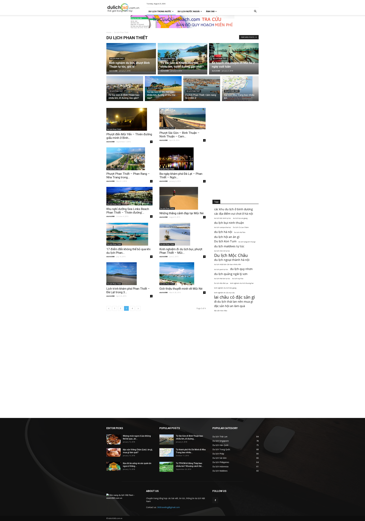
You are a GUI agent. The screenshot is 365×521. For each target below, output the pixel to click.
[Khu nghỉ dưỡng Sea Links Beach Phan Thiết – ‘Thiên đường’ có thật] (129, 196)
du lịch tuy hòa (237, 279)
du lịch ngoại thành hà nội (231, 259)
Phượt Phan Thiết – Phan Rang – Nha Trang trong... (128, 175)
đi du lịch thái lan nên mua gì (233, 301)
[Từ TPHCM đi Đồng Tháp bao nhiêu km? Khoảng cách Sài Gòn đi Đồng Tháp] (166, 467)
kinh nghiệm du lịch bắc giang (225, 288)
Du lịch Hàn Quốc (220, 445)
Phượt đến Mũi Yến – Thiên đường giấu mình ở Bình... (129, 136)
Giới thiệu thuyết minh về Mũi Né (180, 288)
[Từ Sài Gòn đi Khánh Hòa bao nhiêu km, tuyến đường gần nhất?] (182, 56)
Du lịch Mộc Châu (231, 255)
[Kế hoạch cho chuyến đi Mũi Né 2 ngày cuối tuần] (234, 53)
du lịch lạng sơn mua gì (246, 242)
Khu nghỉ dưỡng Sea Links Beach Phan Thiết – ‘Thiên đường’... (127, 210)
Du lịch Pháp (218, 453)
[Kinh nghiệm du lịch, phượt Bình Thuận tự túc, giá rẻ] (131, 57)
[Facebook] (215, 500)
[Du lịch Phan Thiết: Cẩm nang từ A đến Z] (201, 88)
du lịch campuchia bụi (222, 227)
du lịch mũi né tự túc (222, 251)
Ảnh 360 (210, 11)
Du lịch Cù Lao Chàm (241, 227)
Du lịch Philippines (220, 462)
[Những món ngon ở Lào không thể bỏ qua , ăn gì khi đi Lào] (113, 439)
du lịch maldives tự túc (229, 246)
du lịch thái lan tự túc (222, 279)
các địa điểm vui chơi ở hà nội (233, 213)
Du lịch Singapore (220, 440)
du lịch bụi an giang (240, 218)
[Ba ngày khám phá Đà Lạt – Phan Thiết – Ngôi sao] (182, 158)
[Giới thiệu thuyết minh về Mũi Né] (182, 273)
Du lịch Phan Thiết (117, 58)
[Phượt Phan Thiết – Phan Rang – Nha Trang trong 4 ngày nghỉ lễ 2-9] (129, 158)
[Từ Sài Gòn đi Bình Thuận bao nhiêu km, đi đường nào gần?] (124, 89)
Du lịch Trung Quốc (221, 449)
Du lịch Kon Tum (225, 241)
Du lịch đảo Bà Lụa (221, 283)
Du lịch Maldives (220, 470)
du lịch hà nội (223, 231)
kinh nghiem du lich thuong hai (242, 283)
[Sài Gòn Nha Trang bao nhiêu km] (240, 90)
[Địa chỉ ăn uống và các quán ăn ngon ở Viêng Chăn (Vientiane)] (113, 466)
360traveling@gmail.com (168, 507)
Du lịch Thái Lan (219, 436)
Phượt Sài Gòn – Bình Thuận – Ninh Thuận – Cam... (179, 134)
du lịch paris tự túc (221, 269)
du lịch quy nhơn (241, 268)
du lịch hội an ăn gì (226, 236)
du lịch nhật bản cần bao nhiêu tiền (227, 264)
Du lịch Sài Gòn (219, 458)
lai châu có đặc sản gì (234, 297)
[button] (255, 11)
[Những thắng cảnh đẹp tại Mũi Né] (182, 198)
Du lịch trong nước (160, 11)
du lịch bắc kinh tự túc (222, 218)
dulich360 (113, 71)
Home (108, 32)
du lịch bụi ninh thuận (229, 222)
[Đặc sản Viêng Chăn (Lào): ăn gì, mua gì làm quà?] (113, 452)
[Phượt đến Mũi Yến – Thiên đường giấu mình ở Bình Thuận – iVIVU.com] (129, 119)
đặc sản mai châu (220, 311)
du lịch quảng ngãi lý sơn (231, 273)
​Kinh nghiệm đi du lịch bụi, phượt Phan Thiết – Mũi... (180, 250)
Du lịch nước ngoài (189, 11)
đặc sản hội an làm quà (229, 305)
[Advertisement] (235, 150)
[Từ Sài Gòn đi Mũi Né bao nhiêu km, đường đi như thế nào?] (163, 88)
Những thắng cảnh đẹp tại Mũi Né (181, 213)
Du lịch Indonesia (220, 466)
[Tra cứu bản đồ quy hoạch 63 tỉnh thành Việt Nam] (182, 21)
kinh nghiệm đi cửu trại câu (224, 293)
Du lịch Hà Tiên (239, 232)
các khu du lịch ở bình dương (233, 209)
